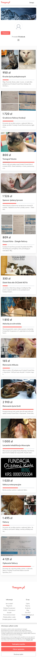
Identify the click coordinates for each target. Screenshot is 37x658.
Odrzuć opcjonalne (18, 649)
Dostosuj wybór (18, 654)
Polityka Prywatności (9, 608)
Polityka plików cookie (9, 617)
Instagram (15, 591)
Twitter (9, 591)
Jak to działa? (9, 603)
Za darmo (27, 608)
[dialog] (18, 641)
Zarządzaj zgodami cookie (9, 619)
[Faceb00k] (18, 40)
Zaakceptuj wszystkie (18, 644)
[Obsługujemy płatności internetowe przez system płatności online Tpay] (28, 617)
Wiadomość (5, 33)
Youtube (33, 591)
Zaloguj (31, 2)
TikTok (27, 591)
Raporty (27, 606)
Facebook (3, 591)
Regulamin (9, 606)
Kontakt (9, 612)
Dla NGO (27, 612)
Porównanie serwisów (9, 615)
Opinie (28, 603)
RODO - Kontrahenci (9, 610)
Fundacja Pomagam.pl (28, 615)
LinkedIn (21, 591)
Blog (28, 610)
